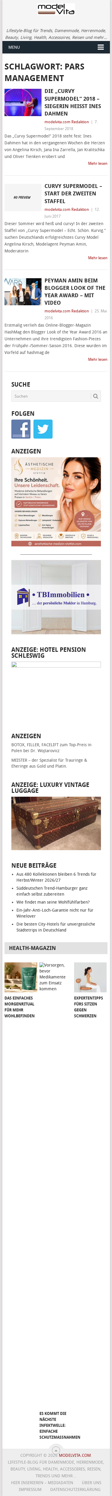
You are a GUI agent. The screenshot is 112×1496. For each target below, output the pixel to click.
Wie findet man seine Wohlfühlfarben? (53, 902)
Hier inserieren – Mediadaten (42, 1482)
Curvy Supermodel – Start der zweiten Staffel (73, 193)
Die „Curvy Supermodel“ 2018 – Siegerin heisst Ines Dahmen (73, 102)
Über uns (91, 1482)
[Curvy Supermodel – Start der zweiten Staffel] (23, 197)
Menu (14, 47)
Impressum (30, 1489)
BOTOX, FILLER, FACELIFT (35, 744)
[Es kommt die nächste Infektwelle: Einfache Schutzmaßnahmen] (55, 1185)
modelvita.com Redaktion (67, 122)
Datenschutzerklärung (75, 1489)
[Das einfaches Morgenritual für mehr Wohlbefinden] (20, 977)
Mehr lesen (98, 163)
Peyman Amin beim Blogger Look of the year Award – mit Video (75, 291)
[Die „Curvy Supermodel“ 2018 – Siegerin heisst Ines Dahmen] (23, 102)
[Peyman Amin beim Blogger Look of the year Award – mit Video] (23, 292)
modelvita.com (75, 1455)
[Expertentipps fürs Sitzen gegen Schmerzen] (90, 977)
